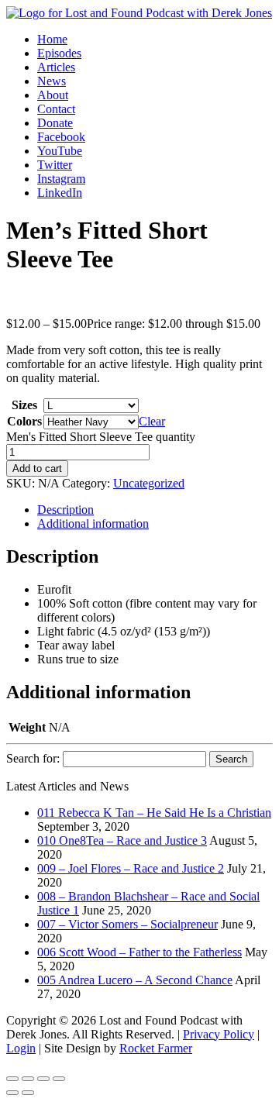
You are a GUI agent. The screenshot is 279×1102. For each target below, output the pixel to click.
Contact (56, 108)
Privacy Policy (218, 1034)
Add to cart (37, 468)
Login (21, 1048)
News (51, 81)
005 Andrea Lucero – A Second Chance (134, 980)
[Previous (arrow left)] (12, 1092)
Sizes (24, 405)
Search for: (33, 758)
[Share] (43, 1078)
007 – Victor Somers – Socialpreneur (127, 924)
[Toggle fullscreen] (28, 1078)
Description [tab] (65, 509)
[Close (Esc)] (59, 1078)
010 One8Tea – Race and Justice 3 (122, 840)
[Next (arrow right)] (28, 1092)
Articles (56, 67)
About (52, 95)
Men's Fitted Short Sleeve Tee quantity (100, 436)
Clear (152, 421)
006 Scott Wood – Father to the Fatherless (139, 952)
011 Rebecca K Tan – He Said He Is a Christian (154, 812)
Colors (24, 421)
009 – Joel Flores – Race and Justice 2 (130, 868)
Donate (55, 122)
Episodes (59, 53)
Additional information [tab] (93, 523)
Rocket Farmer (155, 1048)
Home (52, 39)
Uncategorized (148, 483)
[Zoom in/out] (12, 1078)
